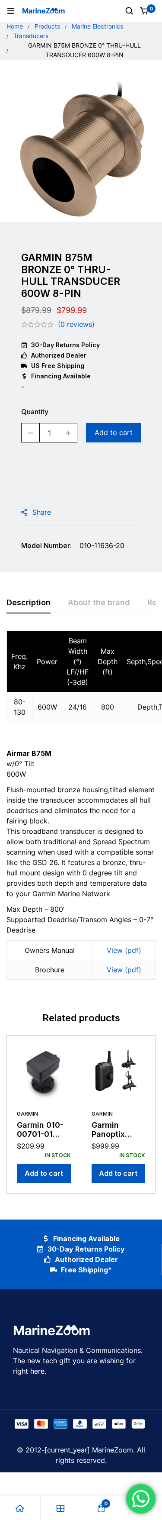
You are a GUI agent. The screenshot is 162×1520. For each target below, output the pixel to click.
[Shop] (61, 1508)
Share (41, 512)
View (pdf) (124, 950)
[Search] (129, 10)
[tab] (28, 603)
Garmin (27, 1113)
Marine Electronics (97, 26)
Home (14, 26)
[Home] (20, 1508)
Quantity (34, 411)
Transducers (30, 35)
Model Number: (46, 545)
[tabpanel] (81, 810)
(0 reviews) (76, 324)
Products (47, 26)
